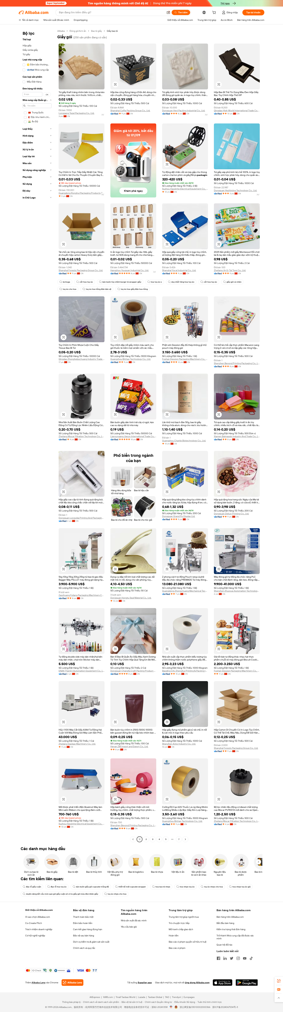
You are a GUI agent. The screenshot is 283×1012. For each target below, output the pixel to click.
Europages (189, 997)
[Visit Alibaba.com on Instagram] (238, 958)
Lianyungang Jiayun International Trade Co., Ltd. (133, 436)
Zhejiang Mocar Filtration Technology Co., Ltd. (81, 436)
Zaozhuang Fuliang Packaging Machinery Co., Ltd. (81, 595)
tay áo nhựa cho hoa (213, 887)
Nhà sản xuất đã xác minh (134, 920)
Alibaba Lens (38, 982)
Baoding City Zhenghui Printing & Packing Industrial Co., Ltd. (185, 670)
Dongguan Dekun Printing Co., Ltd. (231, 513)
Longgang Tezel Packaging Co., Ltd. (76, 113)
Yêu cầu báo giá (129, 926)
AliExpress (95, 997)
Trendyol (176, 997)
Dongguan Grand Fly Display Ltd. (178, 516)
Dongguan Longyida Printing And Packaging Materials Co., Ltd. (81, 518)
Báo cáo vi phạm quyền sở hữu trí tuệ (187, 941)
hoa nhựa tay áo (187, 887)
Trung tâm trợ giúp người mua (184, 917)
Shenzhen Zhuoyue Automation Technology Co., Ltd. (237, 591)
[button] (168, 12)
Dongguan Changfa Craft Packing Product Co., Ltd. (133, 670)
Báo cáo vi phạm (177, 948)
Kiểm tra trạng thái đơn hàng (231, 929)
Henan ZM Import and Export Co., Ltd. (129, 746)
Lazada (141, 997)
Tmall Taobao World (125, 997)
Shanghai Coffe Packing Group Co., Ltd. (130, 110)
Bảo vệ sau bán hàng (83, 935)
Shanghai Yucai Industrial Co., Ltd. (179, 270)
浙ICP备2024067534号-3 (225, 1007)
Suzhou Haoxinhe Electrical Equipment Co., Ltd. (185, 188)
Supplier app (145, 982)
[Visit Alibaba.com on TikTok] (251, 958)
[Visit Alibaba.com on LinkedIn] (225, 958)
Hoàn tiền (174, 935)
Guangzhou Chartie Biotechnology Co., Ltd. (184, 440)
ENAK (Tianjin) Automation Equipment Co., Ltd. (81, 670)
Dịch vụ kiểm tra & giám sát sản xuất (91, 941)
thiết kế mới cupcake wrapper (132, 887)
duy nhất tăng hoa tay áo (182, 282)
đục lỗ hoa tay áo (58, 887)
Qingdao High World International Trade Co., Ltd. (237, 110)
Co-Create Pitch (33, 923)
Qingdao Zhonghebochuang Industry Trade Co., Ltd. (81, 359)
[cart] (214, 13)
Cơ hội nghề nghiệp (35, 935)
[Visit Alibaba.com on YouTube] (245, 958)
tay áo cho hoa (69, 289)
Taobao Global (155, 997)
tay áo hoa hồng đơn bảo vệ (98, 289)
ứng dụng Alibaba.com (197, 982)
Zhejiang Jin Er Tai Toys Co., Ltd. (230, 270)
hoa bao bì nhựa (162, 887)
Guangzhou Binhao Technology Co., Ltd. (130, 359)
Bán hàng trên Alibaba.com (230, 917)
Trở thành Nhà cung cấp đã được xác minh (235, 937)
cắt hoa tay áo (86, 282)
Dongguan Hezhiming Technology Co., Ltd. (235, 190)
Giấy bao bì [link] (112, 31)
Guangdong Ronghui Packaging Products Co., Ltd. (81, 193)
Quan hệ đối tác (225, 944)
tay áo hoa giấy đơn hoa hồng (134, 289)
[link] (278, 981)
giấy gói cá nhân (233, 282)
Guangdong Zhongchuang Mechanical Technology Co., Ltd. (185, 591)
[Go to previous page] (133, 839)
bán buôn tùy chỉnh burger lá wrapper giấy (121, 282)
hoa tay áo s (156, 282)
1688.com (108, 997)
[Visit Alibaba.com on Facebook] (218, 958)
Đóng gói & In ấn (78, 31)
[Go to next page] (185, 839)
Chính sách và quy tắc (84, 948)
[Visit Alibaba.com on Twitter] (232, 958)
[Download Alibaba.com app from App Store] (222, 982)
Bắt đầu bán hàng (225, 923)
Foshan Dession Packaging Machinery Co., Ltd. (185, 359)
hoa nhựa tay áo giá (241, 887)
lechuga (66, 282)
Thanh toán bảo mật (83, 917)
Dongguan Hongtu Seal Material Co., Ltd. (130, 597)
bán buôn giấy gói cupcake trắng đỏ (92, 887)
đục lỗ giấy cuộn (33, 887)
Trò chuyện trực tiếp (179, 923)
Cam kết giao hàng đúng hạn (87, 929)
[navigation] (37, 436)
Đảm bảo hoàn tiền (82, 923)
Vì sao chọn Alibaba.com (37, 917)
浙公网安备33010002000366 (195, 1007)
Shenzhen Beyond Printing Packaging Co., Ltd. (237, 363)
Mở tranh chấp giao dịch (181, 929)
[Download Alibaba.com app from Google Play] (247, 982)
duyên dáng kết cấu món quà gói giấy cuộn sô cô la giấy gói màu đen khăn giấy (62, 894)
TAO (167, 997)
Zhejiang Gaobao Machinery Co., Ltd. (77, 744)
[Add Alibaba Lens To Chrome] (72, 982)
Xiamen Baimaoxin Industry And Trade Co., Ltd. (237, 436)
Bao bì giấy (96, 31)
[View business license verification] (171, 1007)
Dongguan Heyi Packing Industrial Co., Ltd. (183, 110)
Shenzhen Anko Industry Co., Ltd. (179, 744)
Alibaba (61, 31)
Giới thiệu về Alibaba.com (39, 910)
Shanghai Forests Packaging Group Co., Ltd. (81, 270)
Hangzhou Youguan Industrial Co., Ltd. (129, 270)
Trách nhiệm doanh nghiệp (38, 929)
